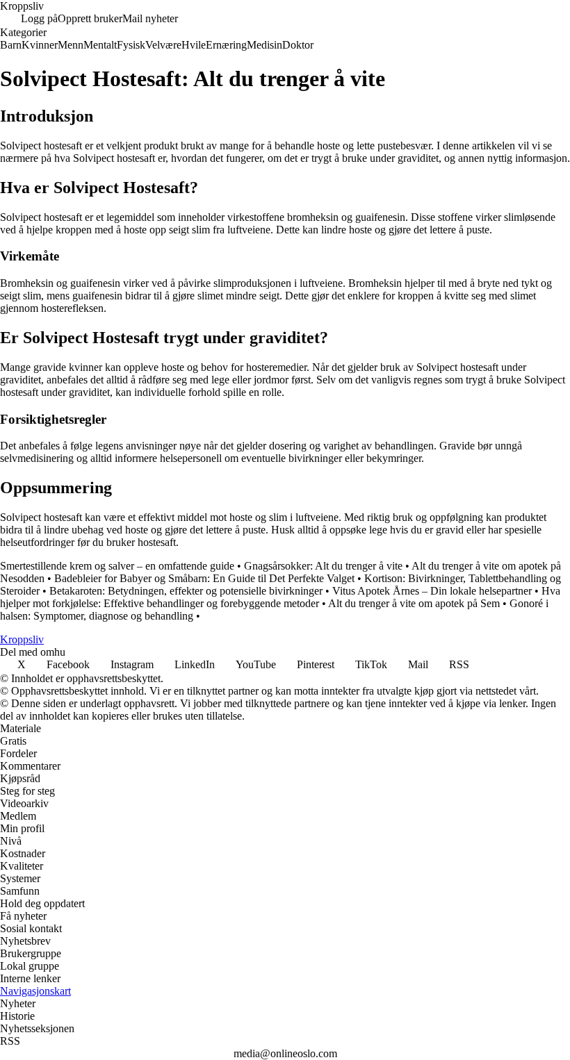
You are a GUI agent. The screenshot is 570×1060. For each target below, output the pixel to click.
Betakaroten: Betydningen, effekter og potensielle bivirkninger (186, 591)
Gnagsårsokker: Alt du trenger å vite (323, 566)
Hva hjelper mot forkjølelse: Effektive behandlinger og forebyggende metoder (280, 597)
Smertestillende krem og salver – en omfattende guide (117, 566)
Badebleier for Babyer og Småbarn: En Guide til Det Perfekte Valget (204, 578)
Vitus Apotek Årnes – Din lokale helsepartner (432, 591)
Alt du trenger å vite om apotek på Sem (414, 603)
